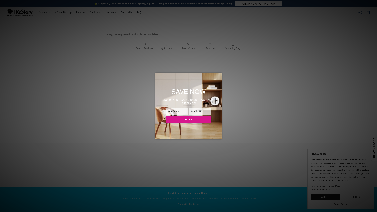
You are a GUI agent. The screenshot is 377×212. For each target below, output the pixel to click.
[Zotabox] (220, 136)
